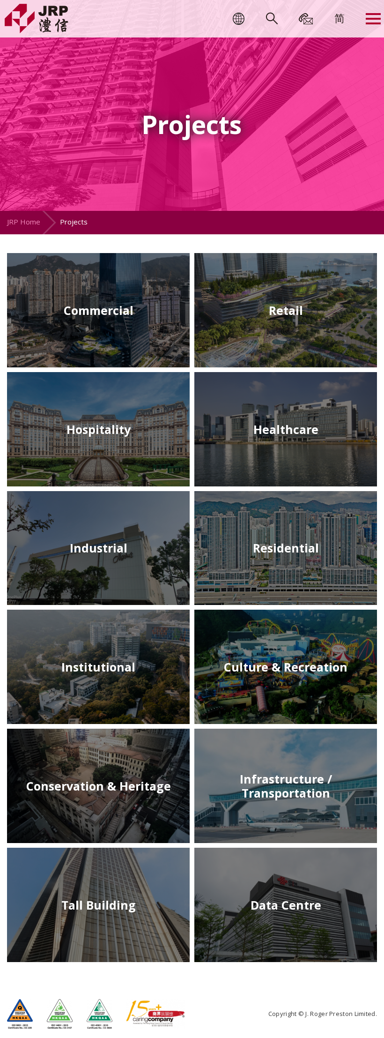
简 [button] (339, 17)
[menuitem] (339, 17)
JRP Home (23, 221)
